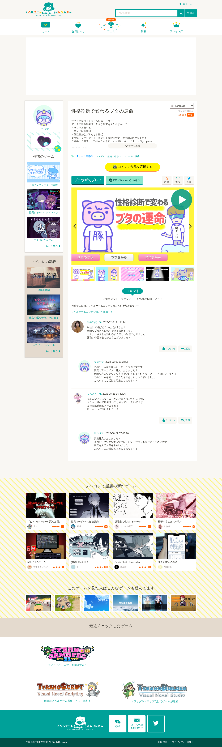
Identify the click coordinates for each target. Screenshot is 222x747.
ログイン (188, 3)
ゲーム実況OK (86, 156)
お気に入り (78, 31)
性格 (137, 156)
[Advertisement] (111, 66)
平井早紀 (92, 322)
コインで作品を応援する (135, 167)
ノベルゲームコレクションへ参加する (92, 311)
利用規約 (162, 742)
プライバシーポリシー (184, 742)
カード (46, 31)
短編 (109, 156)
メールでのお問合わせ (137, 723)
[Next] (190, 226)
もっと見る (52, 246)
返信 (185, 348)
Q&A (118, 723)
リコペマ (99, 361)
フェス (111, 31)
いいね (168, 348)
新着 (143, 31)
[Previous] (75, 226)
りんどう (92, 393)
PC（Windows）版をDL (125, 180)
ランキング (176, 31)
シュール (128, 156)
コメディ (100, 156)
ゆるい (117, 156)
